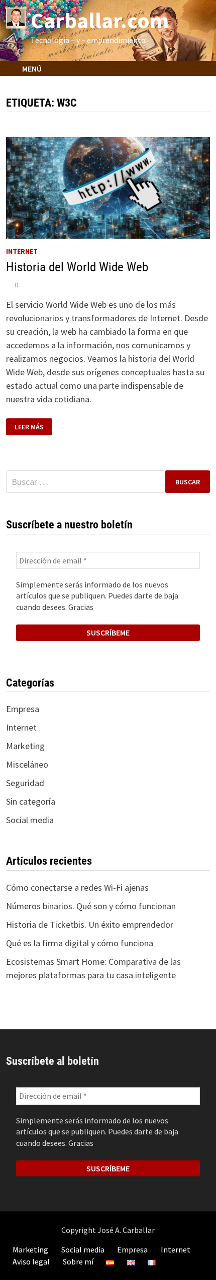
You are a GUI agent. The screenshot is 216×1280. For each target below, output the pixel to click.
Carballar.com (100, 20)
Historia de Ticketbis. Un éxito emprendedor (89, 924)
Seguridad (25, 783)
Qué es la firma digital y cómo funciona (79, 943)
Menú (31, 69)
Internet (22, 251)
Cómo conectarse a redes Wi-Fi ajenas (77, 887)
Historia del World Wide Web (77, 267)
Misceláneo (27, 764)
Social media (30, 820)
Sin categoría (30, 801)
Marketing (25, 746)
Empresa (22, 709)
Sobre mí (78, 1261)
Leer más (29, 427)
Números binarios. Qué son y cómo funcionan (91, 906)
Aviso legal (31, 1261)
